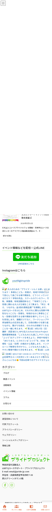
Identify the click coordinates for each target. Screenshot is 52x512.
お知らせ (7, 403)
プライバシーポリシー (12, 429)
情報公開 (6, 445)
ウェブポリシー (9, 434)
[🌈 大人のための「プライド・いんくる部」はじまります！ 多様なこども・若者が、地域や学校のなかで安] (26, 319)
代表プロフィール (10, 424)
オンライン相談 (17, 510)
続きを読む (10, 236)
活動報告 (7, 385)
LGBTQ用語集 (31, 510)
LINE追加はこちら (26, 263)
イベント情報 (9, 391)
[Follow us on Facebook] (5, 485)
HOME (4, 510)
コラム (6, 397)
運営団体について (10, 418)
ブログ (6, 372)
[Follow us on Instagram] (12, 485)
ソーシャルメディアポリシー (15, 440)
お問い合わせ (8, 413)
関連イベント (9, 379)
